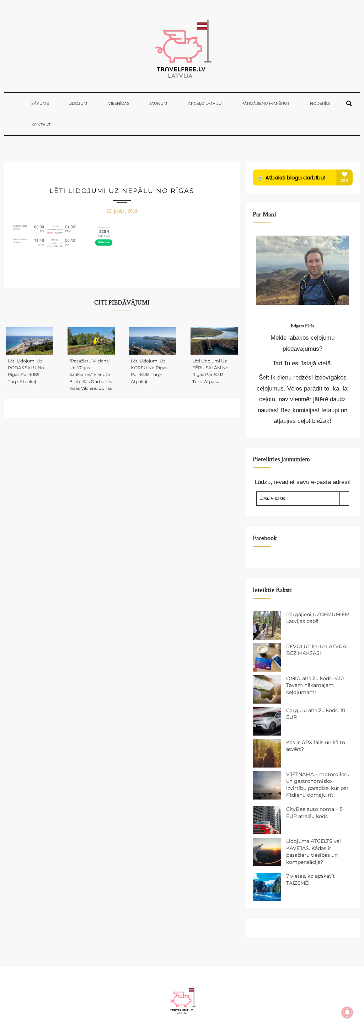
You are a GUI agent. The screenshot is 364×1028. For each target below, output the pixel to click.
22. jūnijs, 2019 (122, 211)
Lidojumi (79, 103)
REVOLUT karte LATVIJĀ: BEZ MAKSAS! (316, 650)
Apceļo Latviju (205, 103)
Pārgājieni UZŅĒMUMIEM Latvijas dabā (317, 618)
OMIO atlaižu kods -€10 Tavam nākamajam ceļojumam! (315, 685)
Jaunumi (158, 103)
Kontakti (41, 124)
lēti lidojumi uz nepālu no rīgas (121, 191)
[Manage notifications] (347, 1012)
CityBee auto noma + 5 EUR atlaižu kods (314, 812)
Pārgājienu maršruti (265, 103)
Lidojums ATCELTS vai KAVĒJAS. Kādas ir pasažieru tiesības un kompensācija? (313, 851)
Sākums (40, 103)
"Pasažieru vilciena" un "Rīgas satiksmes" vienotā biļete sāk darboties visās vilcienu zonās (90, 374)
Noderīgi (320, 103)
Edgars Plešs (302, 326)
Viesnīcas (118, 103)
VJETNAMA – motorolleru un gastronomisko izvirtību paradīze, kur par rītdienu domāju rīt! (317, 784)
